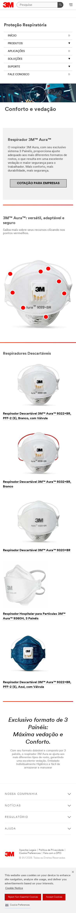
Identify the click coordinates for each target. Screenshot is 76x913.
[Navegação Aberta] (70, 5)
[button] (17, 905)
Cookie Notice (14, 888)
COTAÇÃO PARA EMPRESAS (38, 183)
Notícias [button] (13, 805)
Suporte (14, 66)
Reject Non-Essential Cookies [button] (23, 897)
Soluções (15, 59)
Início (12, 35)
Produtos (15, 43)
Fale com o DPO (52, 853)
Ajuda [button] (10, 828)
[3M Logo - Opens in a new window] (8, 5)
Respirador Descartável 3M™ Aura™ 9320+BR (36, 550)
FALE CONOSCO (18, 74)
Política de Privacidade (51, 850)
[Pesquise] (60, 5)
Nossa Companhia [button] (21, 794)
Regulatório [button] (16, 817)
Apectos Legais (27, 850)
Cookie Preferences (30, 853)
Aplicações (16, 51)
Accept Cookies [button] (54, 897)
